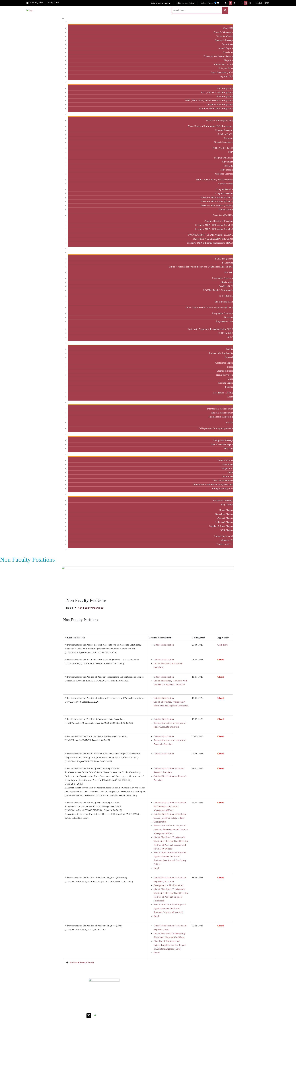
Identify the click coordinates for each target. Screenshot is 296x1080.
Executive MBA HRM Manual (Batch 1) (214, 225)
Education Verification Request (218, 56)
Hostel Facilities (225, 460)
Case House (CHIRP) (223, 392)
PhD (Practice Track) (223, 148)
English (259, 3)
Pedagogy (228, 166)
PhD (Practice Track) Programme (217, 92)
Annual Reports (225, 48)
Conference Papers (224, 363)
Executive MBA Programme (219, 104)
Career (175, 986)
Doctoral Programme (198, 1002)
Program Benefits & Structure (218, 221)
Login (230, 396)
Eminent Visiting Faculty (221, 353)
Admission (227, 82)
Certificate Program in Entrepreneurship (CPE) (210, 329)
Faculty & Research (222, 343)
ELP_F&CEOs (226, 296)
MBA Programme (225, 96)
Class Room (227, 464)
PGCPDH (228, 272)
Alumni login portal (223, 536)
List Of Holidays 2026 (180, 1010)
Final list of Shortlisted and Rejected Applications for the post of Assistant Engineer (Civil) (170, 945)
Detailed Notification (164, 645)
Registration (227, 282)
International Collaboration (220, 408)
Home (69, 608)
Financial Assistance (223, 142)
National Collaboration (222, 412)
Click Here (222, 645)
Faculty (229, 349)
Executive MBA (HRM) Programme (216, 108)
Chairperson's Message (222, 500)
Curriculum (227, 161)
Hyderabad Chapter (224, 522)
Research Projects (224, 375)
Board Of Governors (223, 32)
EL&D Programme (224, 258)
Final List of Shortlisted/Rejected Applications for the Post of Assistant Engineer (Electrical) (170, 908)
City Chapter (227, 504)
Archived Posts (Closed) (82, 962)
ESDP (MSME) (225, 333)
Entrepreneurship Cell (222, 488)
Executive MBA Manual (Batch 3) (217, 197)
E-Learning (227, 262)
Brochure (228, 317)
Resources (228, 138)
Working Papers (225, 383)
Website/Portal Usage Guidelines (199, 1062)
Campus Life (227, 468)
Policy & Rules (226, 68)
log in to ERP (226, 76)
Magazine (228, 60)
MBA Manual (226, 170)
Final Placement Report (222, 444)
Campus (228, 454)
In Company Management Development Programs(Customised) (224, 993)
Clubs (230, 472)
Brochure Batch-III (224, 301)
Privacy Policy (179, 1036)
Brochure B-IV (226, 286)
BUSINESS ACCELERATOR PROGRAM (213, 239)
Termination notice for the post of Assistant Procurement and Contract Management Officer (171, 829)
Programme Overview (222, 278)
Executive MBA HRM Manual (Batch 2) (214, 229)
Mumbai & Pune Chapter (221, 526)
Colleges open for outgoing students (216, 428)
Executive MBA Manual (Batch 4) (217, 201)
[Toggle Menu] (63, 18)
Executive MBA (225, 183)
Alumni (228, 494)
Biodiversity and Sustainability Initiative (213, 484)
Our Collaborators (223, 402)
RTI (174, 1040)
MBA (230, 152)
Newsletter (228, 52)
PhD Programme (225, 88)
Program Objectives (223, 157)
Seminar (229, 387)
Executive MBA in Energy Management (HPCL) (210, 243)
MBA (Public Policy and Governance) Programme (209, 100)
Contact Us (177, 990)
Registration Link (224, 321)
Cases (230, 379)
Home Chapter (226, 510)
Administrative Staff (223, 64)
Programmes (226, 114)
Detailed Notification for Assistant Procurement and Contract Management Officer (170, 806)
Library (176, 1005)
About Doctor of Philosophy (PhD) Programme (210, 126)
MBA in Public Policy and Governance (214, 179)
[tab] (148, 962)
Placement (227, 434)
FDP (217, 1010)
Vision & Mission (224, 36)
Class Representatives (223, 480)
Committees (227, 44)
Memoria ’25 (227, 540)
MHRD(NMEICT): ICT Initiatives (181, 1016)
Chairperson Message (223, 440)
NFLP (230, 337)
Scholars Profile (225, 134)
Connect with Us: (225, 544)
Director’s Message (224, 40)
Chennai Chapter (225, 518)
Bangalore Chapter (224, 514)
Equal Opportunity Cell (222, 72)
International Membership (221, 417)
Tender (175, 1044)
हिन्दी (267, 3)
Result (157, 868)
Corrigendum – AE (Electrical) (168, 885)
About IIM (228, 28)
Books (230, 367)
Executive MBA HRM (223, 215)
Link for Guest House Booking (179, 1027)
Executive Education (222, 252)
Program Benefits (224, 189)
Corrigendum (160, 822)
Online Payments (180, 1032)
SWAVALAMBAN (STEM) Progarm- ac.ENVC (210, 235)
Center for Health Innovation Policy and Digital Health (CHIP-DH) (201, 266)
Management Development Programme (221, 1003)
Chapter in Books (225, 371)
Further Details (226, 209)
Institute (228, 22)
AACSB (229, 422)
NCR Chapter (226, 530)
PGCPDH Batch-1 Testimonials (218, 290)
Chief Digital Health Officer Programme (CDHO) (209, 307)
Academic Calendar (224, 174)
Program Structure (224, 130)
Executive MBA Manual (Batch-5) (217, 205)
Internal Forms (179, 995)
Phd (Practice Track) (199, 996)
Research (229, 357)
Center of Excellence (222, 248)
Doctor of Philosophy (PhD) (219, 120)
